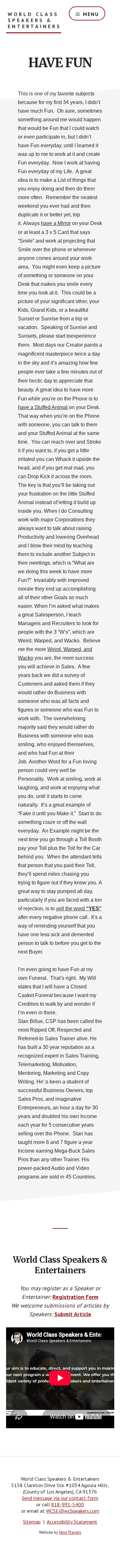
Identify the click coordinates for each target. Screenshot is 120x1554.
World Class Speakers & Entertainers (34, 20)
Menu (91, 14)
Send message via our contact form (60, 1498)
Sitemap (32, 1521)
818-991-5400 (67, 1504)
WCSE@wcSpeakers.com (72, 1511)
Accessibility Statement (72, 1521)
